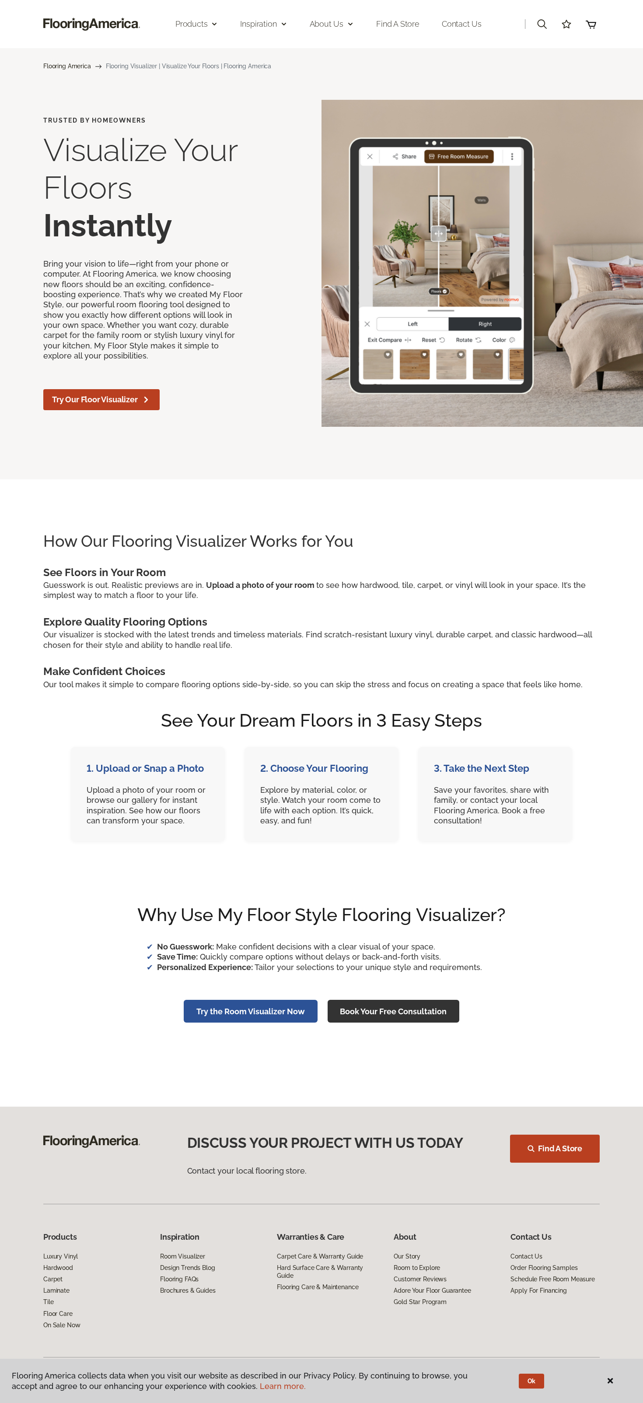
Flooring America (67, 66)
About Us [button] (327, 23)
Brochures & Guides (187, 1290)
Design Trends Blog (187, 1267)
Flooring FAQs (179, 1279)
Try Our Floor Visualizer (95, 399)
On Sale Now (61, 1325)
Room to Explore (417, 1267)
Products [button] (191, 23)
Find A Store (560, 1148)
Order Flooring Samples (543, 1267)
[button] (542, 24)
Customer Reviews (420, 1279)
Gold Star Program (420, 1301)
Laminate (56, 1290)
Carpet (53, 1279)
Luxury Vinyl (60, 1256)
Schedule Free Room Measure (552, 1279)
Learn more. (283, 1386)
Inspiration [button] (258, 23)
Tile (48, 1301)
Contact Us (462, 23)
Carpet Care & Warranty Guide (320, 1256)
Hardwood (58, 1267)
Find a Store (397, 23)
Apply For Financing (538, 1290)
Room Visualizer (182, 1256)
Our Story (407, 1256)
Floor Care (58, 1313)
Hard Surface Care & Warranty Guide (320, 1271)
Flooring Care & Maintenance (317, 1286)
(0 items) (591, 24)
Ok (532, 1381)
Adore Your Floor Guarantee (432, 1290)
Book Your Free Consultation (393, 1011)
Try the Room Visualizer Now (250, 1011)
